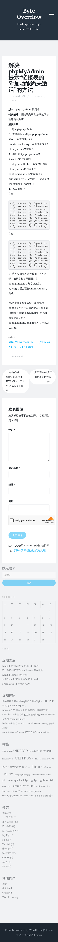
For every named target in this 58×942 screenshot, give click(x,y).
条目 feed (7, 888)
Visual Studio (7, 791)
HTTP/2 (50, 759)
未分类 (5, 848)
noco (5, 710)
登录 (4, 883)
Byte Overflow (29, 13)
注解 (46, 796)
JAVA (4, 862)
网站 (11, 501)
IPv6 (24, 767)
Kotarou (38, 96)
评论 (12, 429)
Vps (15, 791)
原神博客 (6, 701)
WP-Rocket (23, 796)
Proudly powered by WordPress (24, 929)
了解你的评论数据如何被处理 (29, 550)
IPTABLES (15, 767)
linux (37, 766)
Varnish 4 (38, 786)
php (4, 780)
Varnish (28, 786)
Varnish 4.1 (46, 786)
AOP (30, 751)
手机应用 (6, 813)
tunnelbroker (7, 786)
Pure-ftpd (13, 780)
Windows (22, 790)
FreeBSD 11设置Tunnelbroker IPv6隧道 (22, 670)
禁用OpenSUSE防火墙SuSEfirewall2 (21, 679)
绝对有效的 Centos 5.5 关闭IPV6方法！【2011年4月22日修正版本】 (15, 381)
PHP (14, 100)
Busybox (5, 759)
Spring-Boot (41, 780)
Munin (47, 767)
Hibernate (43, 759)
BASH (49, 750)
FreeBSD (35, 759)
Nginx (5, 839)
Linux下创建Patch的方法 (15, 674)
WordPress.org (10, 897)
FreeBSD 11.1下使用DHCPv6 (16, 683)
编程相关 (6, 853)
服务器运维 (7, 822)
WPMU (31, 796)
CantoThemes (33, 934)
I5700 (5, 767)
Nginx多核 (18, 775)
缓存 (51, 795)
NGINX (7, 774)
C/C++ (6, 857)
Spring (28, 780)
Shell (21, 780)
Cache (11, 759)
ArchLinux (39, 751)
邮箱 (12, 484)
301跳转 (5, 751)
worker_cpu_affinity (10, 796)
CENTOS (23, 758)
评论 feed (7, 892)
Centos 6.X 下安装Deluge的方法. (32, 732)
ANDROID (20, 751)
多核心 (41, 796)
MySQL (6, 835)
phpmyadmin (18, 356)
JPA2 (30, 767)
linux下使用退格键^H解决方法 (32, 710)
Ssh (51, 780)
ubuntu (17, 786)
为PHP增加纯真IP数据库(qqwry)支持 (43, 377)
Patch (48, 775)
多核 (36, 796)
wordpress (35, 790)
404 (10, 751)
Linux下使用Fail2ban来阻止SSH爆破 (20, 666)
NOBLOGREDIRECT (38, 775)
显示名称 (14, 468)
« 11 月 (5, 648)
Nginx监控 (26, 775)
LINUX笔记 (8, 830)
